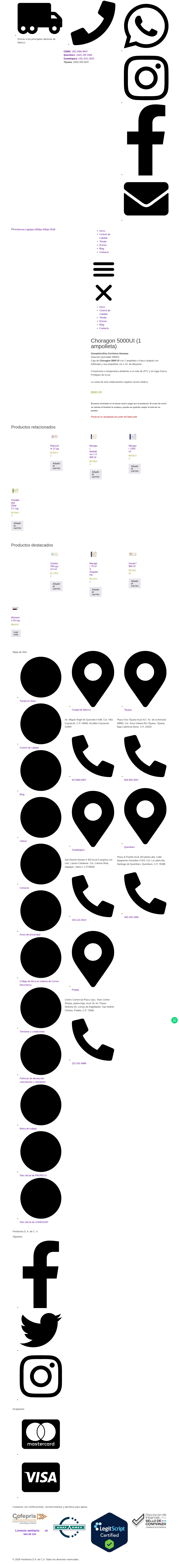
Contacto (104, 252)
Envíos (103, 245)
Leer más (16, 633)
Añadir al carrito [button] (56, 466)
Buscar (124, 232)
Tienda (102, 241)
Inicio (102, 231)
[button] (103, 281)
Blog (101, 248)
